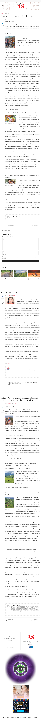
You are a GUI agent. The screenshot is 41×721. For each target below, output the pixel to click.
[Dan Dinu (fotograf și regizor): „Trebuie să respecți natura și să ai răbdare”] (34, 273)
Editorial (9, 363)
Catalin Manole (8, 403)
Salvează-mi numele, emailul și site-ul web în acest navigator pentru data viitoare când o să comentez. (19, 258)
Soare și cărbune (17, 278)
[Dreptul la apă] (7, 273)
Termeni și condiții (10, 645)
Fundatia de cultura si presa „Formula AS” (10, 638)
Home (10, 636)
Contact (9, 718)
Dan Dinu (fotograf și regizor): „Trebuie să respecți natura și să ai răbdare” (34, 279)
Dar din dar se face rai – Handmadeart (17, 16)
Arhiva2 (10, 634)
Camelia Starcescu (9, 19)
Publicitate (10, 642)
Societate (2, 395)
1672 (16, 19)
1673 (14, 295)
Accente (2, 289)
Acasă (2, 13)
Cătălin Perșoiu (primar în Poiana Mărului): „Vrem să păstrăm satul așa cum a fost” (19, 398)
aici (16, 0)
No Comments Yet (7, 230)
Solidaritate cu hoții (9, 292)
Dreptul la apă (3, 278)
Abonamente (10, 640)
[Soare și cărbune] (20, 273)
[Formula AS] (20, 5)
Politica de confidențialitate (10, 647)
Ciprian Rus (8, 295)
